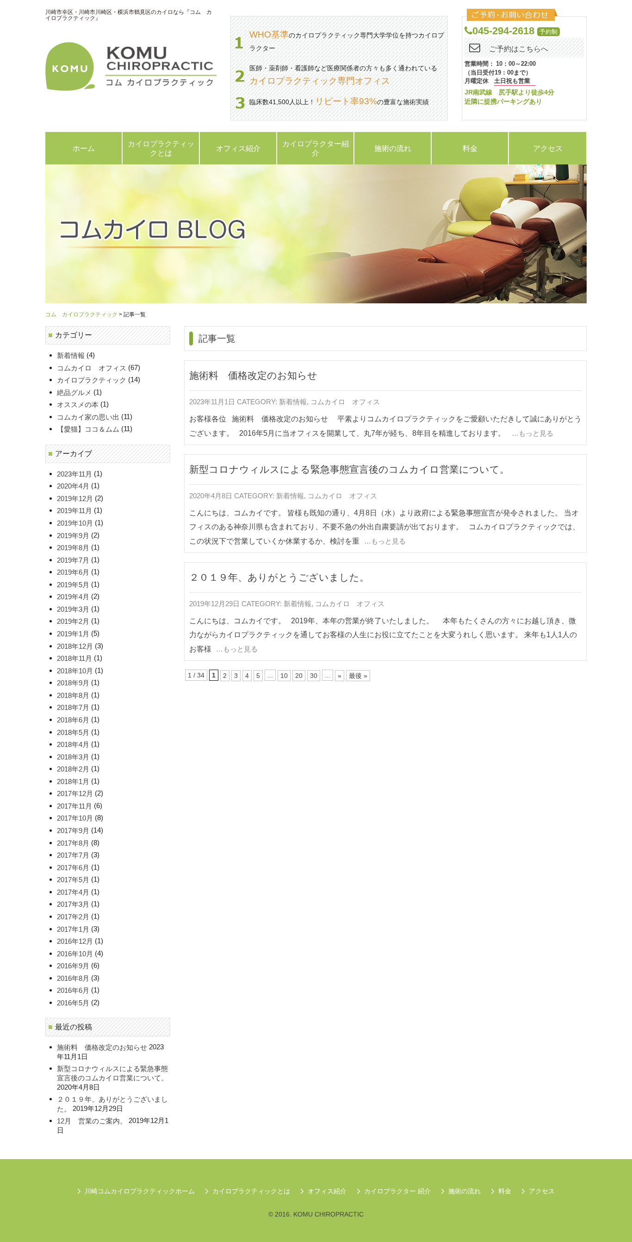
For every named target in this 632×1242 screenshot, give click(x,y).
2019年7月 (73, 560)
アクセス (548, 148)
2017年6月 (73, 868)
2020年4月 (73, 486)
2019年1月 (73, 634)
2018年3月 (73, 757)
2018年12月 (75, 646)
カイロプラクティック (91, 380)
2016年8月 (73, 978)
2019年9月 (73, 535)
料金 (470, 148)
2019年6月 (73, 573)
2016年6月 (73, 991)
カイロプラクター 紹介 (397, 1191)
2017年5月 (73, 880)
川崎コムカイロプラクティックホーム (140, 1191)
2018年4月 (73, 744)
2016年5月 (73, 1003)
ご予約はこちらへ (518, 49)
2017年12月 (75, 794)
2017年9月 (73, 830)
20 (299, 675)
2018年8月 (73, 695)
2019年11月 (74, 511)
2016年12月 (75, 941)
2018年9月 (73, 683)
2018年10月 (75, 671)
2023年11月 (74, 474)
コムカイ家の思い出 (88, 417)
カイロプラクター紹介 (315, 148)
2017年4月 (73, 892)
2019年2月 (73, 622)
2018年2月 (73, 769)
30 (313, 675)
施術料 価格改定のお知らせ (253, 375)
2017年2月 (73, 917)
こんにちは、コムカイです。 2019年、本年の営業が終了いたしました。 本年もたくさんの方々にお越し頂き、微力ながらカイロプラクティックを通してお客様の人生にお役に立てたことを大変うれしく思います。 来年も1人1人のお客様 (383, 634)
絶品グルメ (74, 392)
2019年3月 (73, 609)
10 (284, 675)
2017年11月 (74, 806)
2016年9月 (73, 966)
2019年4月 (73, 597)
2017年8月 (73, 843)
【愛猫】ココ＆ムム (88, 429)
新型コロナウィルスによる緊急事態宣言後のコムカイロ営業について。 (349, 469)
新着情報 (293, 402)
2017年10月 (75, 818)
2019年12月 (75, 498)
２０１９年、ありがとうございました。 (279, 577)
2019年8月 (73, 548)
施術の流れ (392, 148)
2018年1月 (73, 781)
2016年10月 (75, 954)
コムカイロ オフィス (345, 402)
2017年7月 (73, 855)
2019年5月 (73, 585)
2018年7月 (73, 708)
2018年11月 (74, 659)
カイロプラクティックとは (161, 148)
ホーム (84, 148)
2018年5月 (73, 732)
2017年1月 (73, 929)
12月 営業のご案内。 (92, 1121)
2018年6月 (73, 720)
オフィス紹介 (238, 148)
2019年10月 (75, 523)
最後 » (358, 675)
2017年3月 (73, 905)
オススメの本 (78, 405)
